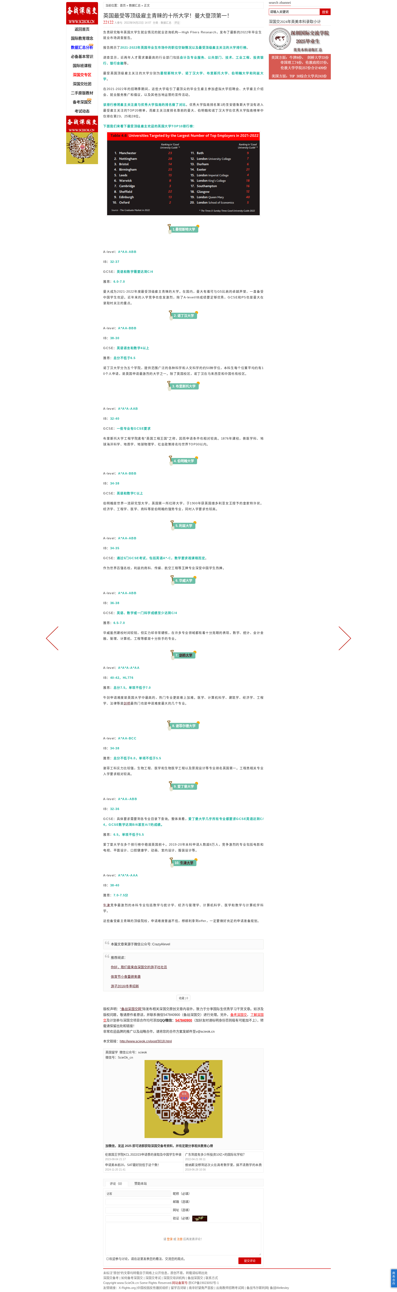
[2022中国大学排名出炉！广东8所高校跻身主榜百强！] (344, 638)
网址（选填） (181, 1210)
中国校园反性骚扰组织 (152, 1288)
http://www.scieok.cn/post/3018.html (146, 1041)
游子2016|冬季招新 (125, 986)
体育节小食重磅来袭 (126, 976)
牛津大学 (186, 863)
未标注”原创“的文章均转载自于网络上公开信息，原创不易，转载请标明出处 (155, 1273)
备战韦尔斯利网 (257, 1288)
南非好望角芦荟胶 (201, 1288)
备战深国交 (195, 1278)
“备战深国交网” (131, 1009)
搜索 (325, 12)
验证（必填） (182, 1218)
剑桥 (127, 703)
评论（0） (117, 1183)
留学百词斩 (178, 1288)
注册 (180, 1239)
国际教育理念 (82, 38)
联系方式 (212, 1278)
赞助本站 (140, 1183)
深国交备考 (111, 1278)
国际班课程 (82, 66)
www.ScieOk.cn (128, 1283)
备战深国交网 (82, 13)
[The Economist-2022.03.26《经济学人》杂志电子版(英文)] (53, 638)
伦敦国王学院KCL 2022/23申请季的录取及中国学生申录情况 (143, 1155)
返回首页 (82, 29)
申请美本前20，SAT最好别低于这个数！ (133, 1165)
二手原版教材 (82, 93)
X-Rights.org (127, 1288)
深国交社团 (82, 84)
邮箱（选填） (181, 1201)
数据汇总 (135, 5)
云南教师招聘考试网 (230, 1288)
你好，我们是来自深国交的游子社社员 (139, 967)
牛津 (106, 905)
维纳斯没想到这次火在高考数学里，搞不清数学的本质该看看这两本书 (223, 1165)
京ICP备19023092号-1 (203, 1283)
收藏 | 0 (183, 998)
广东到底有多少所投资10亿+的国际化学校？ (215, 1154)
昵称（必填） (181, 1193)
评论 (177, 22)
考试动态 (82, 111)
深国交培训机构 (174, 1278)
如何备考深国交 (132, 1278)
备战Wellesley (279, 1288)
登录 (170, 1239)
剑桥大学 (185, 655)
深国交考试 (153, 1278)
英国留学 (111, 1052)
